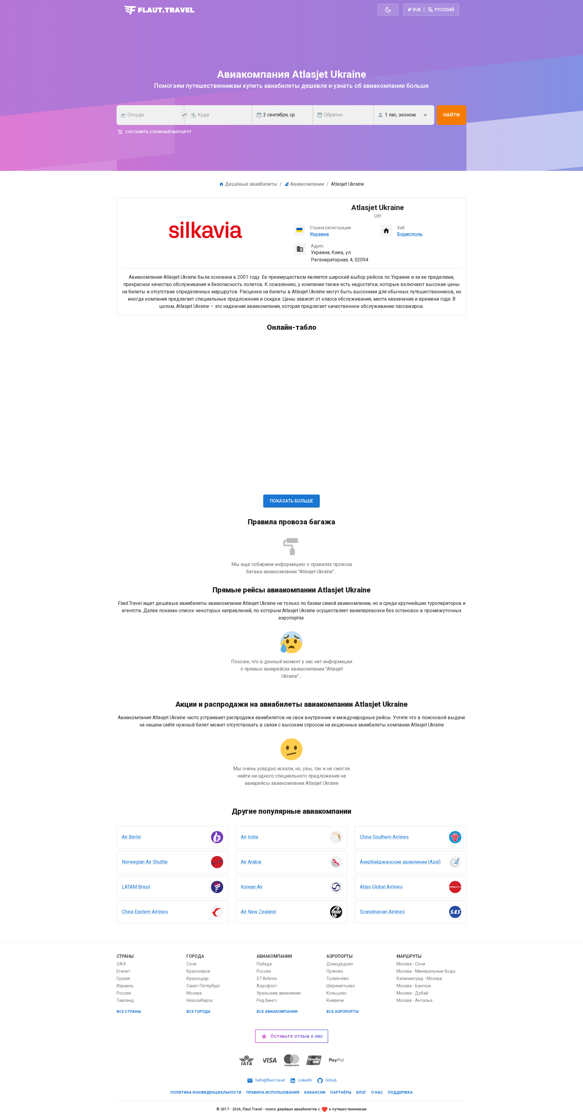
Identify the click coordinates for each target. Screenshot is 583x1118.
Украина (319, 234)
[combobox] (152, 114)
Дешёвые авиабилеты (251, 184)
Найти (451, 115)
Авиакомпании (307, 184)
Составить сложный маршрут (158, 131)
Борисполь (410, 234)
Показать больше (291, 501)
